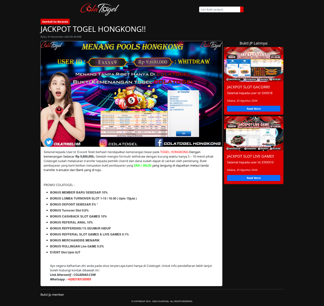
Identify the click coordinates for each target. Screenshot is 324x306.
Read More (254, 108)
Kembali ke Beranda (55, 21)
